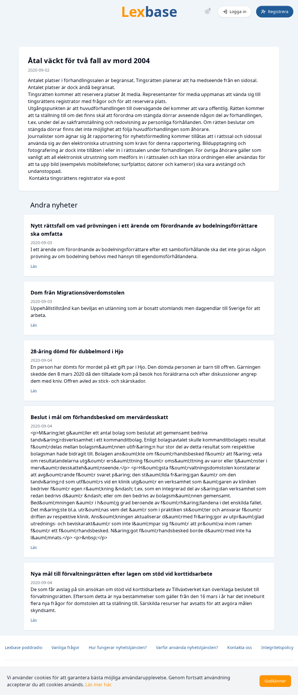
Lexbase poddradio (23, 647)
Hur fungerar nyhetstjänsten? (118, 647)
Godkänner (275, 681)
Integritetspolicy (277, 647)
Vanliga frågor (65, 647)
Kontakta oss (239, 647)
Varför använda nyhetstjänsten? (187, 647)
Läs (34, 266)
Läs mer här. (98, 684)
